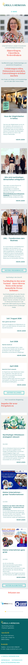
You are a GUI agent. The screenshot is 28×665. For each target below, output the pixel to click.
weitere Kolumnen (14, 393)
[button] (5, 611)
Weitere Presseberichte (14, 270)
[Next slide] (26, 602)
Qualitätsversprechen (10, 662)
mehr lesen (20, 139)
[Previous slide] (1, 602)
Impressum (5, 660)
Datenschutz (17, 660)
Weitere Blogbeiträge (14, 585)
